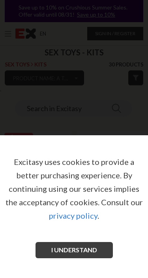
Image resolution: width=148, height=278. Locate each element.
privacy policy (73, 215)
